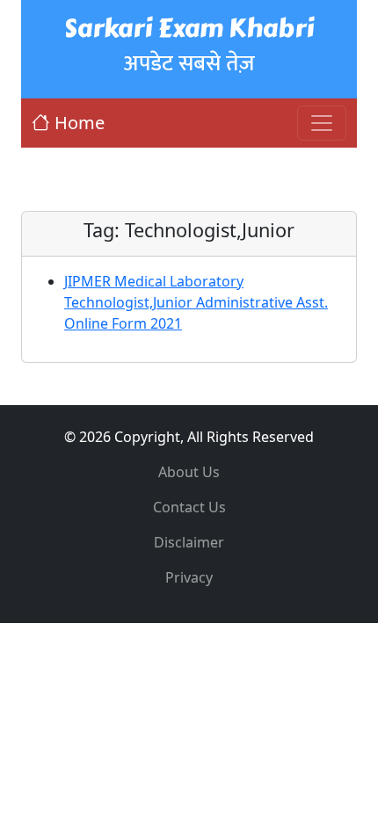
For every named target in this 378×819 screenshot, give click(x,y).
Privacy (189, 577)
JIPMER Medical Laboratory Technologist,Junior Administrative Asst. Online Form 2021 (196, 302)
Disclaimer (189, 542)
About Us (189, 472)
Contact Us (189, 507)
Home (80, 122)
